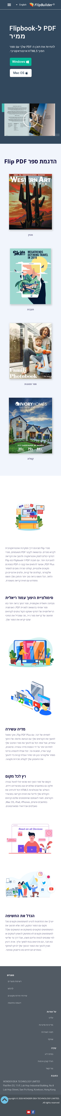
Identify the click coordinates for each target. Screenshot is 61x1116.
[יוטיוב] (29, 1112)
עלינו (51, 1017)
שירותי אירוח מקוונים (17, 995)
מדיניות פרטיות (46, 1025)
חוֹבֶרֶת (30, 309)
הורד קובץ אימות (45, 1061)
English (22, 4)
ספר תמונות (30, 384)
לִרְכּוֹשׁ (10, 988)
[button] (9, 4)
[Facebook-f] (33, 1112)
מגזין (30, 234)
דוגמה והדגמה (14, 1003)
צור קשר (49, 1068)
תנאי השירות (47, 1032)
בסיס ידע (49, 1054)
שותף (50, 1039)
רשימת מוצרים (14, 981)
